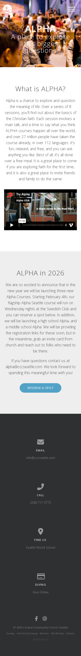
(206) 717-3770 (40, 502)
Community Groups (27, 633)
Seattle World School (40, 547)
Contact (70, 633)
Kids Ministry (57, 633)
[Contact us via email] (40, 442)
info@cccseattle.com (40, 458)
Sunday (10, 633)
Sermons (44, 633)
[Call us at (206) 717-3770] (40, 486)
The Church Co (40, 639)
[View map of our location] (40, 531)
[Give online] (40, 576)
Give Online (41, 592)
